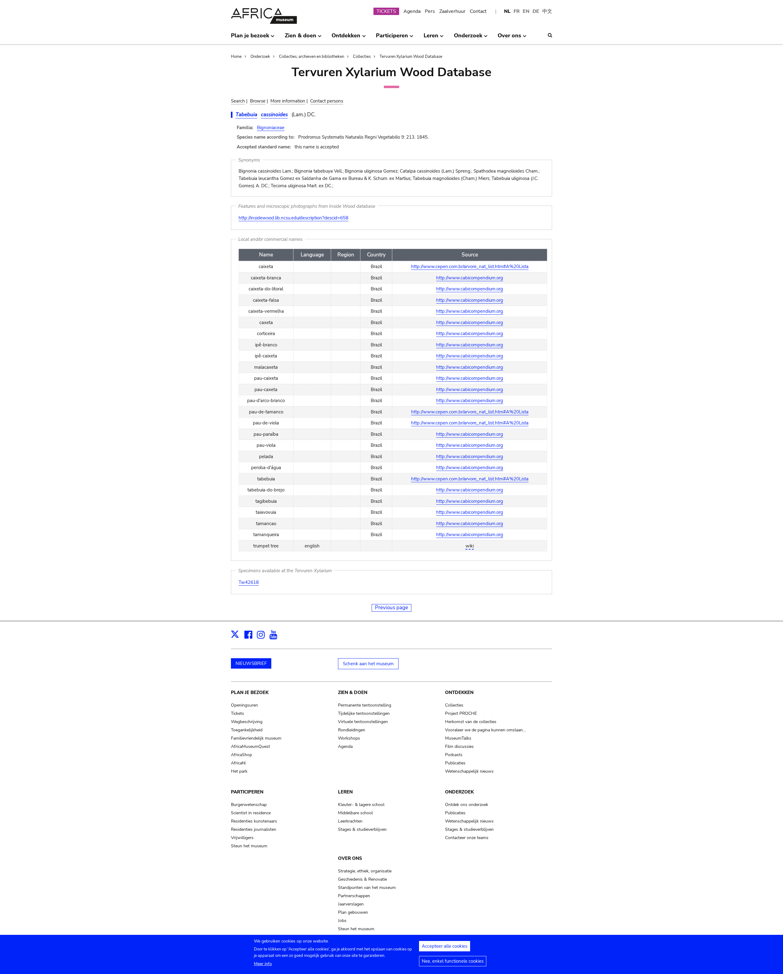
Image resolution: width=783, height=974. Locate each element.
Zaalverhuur (452, 11)
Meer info (263, 963)
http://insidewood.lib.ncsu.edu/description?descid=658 (293, 218)
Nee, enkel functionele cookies (453, 961)
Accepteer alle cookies (444, 946)
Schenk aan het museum (368, 664)
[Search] (550, 35)
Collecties (362, 56)
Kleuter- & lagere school (361, 805)
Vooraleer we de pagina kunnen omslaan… (485, 730)
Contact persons (326, 101)
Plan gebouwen (353, 912)
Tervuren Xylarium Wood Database (411, 56)
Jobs (342, 921)
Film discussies (459, 746)
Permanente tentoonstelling (364, 705)
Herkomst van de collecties (470, 722)
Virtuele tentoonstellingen (363, 722)
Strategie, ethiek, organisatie (365, 871)
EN (526, 11)
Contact (478, 11)
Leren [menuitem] (431, 38)
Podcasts (453, 755)
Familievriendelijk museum (256, 738)
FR (517, 11)
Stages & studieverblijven (362, 829)
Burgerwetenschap (249, 805)
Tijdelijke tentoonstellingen (364, 713)
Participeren (247, 792)
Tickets (237, 713)
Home (236, 56)
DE (536, 11)
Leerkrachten (350, 821)
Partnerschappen (354, 896)
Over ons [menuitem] (509, 38)
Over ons (350, 858)
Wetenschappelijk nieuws (469, 771)
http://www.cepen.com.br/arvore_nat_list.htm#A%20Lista (470, 266)
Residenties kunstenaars (254, 821)
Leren (345, 792)
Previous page (391, 607)
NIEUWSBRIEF (251, 663)
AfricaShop (241, 755)
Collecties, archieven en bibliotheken (311, 56)
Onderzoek (260, 56)
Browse (257, 101)
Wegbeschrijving (246, 722)
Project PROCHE (461, 713)
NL (507, 11)
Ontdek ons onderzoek (466, 805)
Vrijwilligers (242, 838)
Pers (430, 11)
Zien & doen (352, 692)
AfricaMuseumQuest (250, 746)
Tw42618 (249, 582)
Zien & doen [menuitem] (300, 38)
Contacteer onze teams (466, 838)
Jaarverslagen (351, 904)
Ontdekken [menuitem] (346, 38)
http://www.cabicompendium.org (469, 278)
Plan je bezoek (250, 692)
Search (238, 101)
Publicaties (455, 763)
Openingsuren (244, 705)
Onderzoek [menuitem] (468, 38)
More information (287, 101)
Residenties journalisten (253, 829)
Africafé (238, 763)
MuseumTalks (458, 738)
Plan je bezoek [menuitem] (250, 38)
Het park (239, 771)
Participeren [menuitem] (392, 38)
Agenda (412, 11)
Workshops (349, 738)
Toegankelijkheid (246, 730)
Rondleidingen (351, 730)
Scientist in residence (251, 813)
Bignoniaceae (270, 128)
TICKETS (386, 11)
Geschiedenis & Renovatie (362, 879)
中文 (547, 11)
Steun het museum (249, 846)
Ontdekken (459, 692)
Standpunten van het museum (367, 887)
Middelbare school (355, 813)
